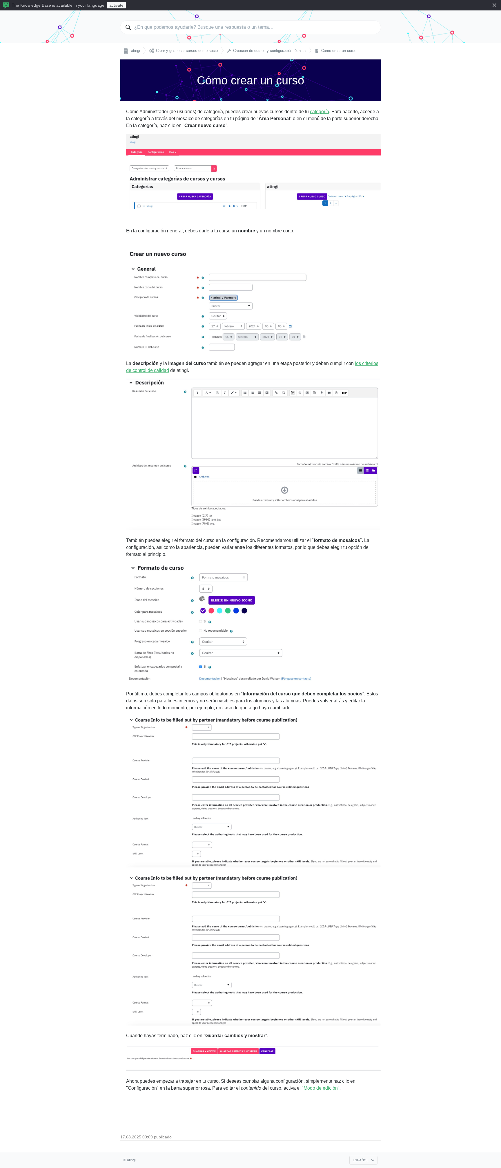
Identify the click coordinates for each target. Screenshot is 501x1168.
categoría (319, 111)
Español (361, 1160)
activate (116, 5)
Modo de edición (321, 1088)
